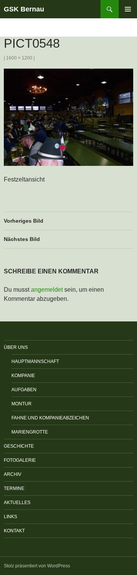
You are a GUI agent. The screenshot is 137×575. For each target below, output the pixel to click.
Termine (14, 488)
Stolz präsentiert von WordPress (37, 566)
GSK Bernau (24, 9)
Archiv (12, 474)
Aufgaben (24, 389)
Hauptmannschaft (35, 361)
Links (10, 516)
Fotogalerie (20, 460)
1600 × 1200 (19, 58)
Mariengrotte (29, 432)
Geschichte (19, 446)
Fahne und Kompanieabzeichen (50, 418)
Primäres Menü (128, 9)
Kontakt (14, 530)
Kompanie (23, 375)
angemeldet (47, 289)
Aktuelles (17, 502)
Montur (21, 403)
